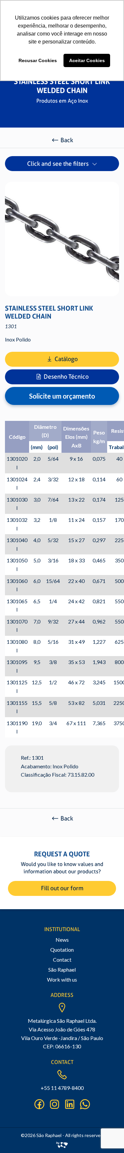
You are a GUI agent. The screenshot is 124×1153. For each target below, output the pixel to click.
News (62, 939)
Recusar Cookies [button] (38, 60)
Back (67, 140)
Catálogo (66, 358)
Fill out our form (62, 888)
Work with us (62, 979)
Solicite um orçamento (62, 396)
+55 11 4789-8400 (62, 1088)
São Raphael (62, 969)
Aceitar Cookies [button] (87, 60)
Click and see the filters (58, 163)
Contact (62, 959)
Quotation (62, 949)
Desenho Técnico (66, 376)
